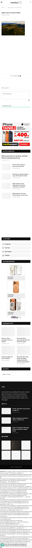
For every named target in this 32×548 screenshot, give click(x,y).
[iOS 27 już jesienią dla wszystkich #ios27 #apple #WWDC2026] (16, 445)
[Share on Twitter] (15, 76)
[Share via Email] (20, 76)
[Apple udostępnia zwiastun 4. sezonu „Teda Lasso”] (6, 420)
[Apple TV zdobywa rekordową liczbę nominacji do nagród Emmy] (6, 430)
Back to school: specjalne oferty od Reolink (7, 340)
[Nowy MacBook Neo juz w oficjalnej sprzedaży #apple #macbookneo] (26, 445)
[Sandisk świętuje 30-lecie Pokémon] (8, 350)
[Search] (30, 2)
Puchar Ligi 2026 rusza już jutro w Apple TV (21, 409)
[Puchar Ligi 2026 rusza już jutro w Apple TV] (6, 411)
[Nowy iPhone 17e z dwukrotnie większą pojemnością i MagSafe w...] (16, 455)
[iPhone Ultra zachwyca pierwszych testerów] (6, 167)
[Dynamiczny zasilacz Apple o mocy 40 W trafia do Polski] (6, 176)
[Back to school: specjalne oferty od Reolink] (8, 331)
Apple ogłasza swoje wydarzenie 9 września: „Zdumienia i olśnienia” (18, 185)
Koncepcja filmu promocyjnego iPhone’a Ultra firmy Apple (23, 340)
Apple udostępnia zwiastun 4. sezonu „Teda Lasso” (20, 418)
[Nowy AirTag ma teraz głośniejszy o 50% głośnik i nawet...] (26, 455)
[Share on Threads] (18, 76)
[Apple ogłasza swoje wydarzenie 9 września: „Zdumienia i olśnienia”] (6, 186)
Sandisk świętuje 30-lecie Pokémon (7, 357)
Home (3, 7)
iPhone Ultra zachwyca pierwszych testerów (18, 165)
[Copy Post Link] (16, 76)
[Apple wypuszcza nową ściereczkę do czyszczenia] (6, 196)
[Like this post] (12, 76)
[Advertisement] (16, 55)
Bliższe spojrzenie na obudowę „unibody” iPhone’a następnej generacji (15, 157)
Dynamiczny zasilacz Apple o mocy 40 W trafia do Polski (20, 175)
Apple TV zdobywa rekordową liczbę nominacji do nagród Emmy (20, 429)
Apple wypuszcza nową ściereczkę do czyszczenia (20, 194)
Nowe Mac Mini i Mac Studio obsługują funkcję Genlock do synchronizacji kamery (23, 359)
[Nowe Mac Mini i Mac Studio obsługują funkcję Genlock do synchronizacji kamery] (23, 350)
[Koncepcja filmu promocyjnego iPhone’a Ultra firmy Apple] (23, 331)
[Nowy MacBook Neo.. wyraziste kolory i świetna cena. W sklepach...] (6, 455)
